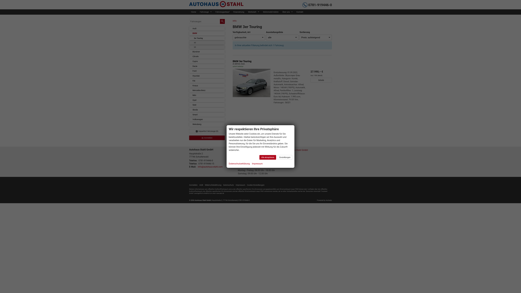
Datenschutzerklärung (239, 163)
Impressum (257, 163)
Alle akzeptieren (267, 157)
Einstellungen (284, 157)
